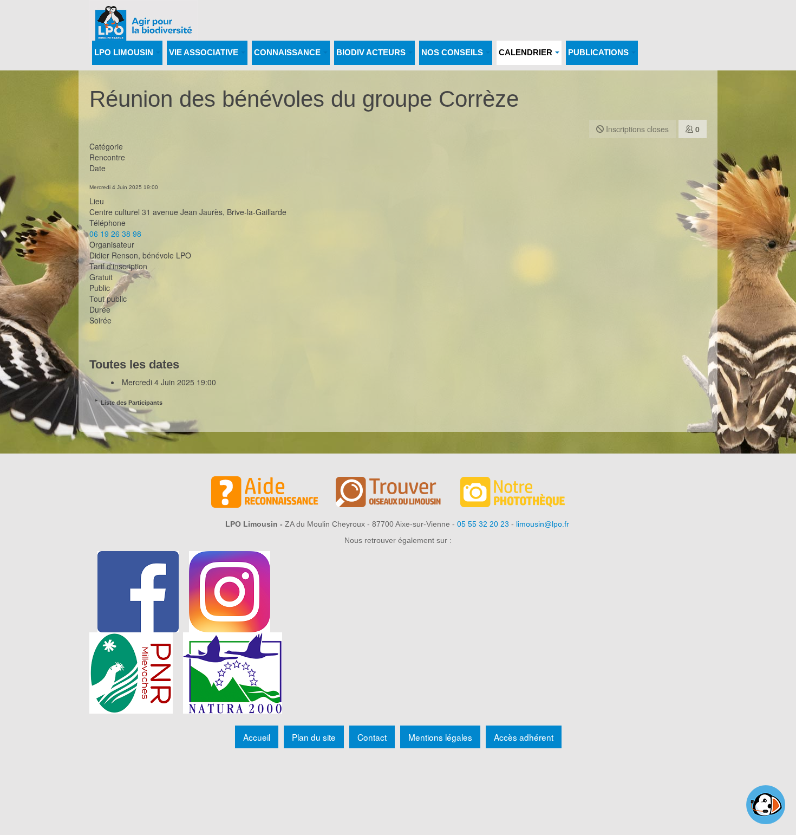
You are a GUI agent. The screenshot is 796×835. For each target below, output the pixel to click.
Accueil (256, 737)
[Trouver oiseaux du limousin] (398, 493)
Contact (372, 737)
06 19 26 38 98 (115, 233)
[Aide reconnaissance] (273, 493)
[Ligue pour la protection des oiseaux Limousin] (143, 15)
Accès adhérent (523, 737)
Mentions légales (440, 737)
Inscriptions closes (636, 129)
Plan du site (314, 737)
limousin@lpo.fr (542, 524)
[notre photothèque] (522, 493)
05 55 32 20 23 (483, 524)
